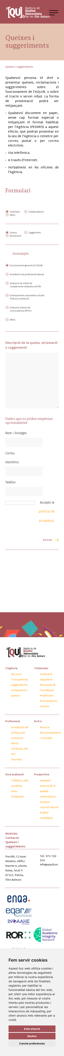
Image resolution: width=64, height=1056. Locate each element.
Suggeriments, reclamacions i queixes (19, 690)
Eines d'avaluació (17, 794)
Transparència (19, 680)
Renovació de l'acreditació (48, 688)
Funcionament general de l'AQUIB (26, 265)
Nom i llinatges (16, 433)
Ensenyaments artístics (48, 704)
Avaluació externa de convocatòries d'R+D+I (21, 309)
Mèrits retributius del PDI (19, 749)
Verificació (46, 674)
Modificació (46, 696)
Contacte (12, 838)
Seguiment (46, 680)
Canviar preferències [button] (32, 1043)
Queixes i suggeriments (15, 844)
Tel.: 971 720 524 (48, 859)
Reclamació (15, 236)
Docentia (16, 759)
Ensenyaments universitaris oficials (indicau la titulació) (27, 297)
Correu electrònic (12, 457)
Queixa (13, 232)
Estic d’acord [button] (32, 1028)
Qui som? (16, 674)
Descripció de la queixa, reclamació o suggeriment (31, 345)
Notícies (11, 834)
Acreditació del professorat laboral (27, 274)
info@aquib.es (49, 865)
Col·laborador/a (35, 212)
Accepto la (46, 512)
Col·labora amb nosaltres (19, 783)
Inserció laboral (49, 807)
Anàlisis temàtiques (46, 815)
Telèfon (10, 482)
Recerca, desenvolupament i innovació (50, 733)
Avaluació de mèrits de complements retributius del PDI (25, 285)
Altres (12, 215)
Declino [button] (32, 1036)
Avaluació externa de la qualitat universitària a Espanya (48, 791)
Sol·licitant (15, 212)
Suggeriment (34, 232)
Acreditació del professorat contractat (19, 733)
